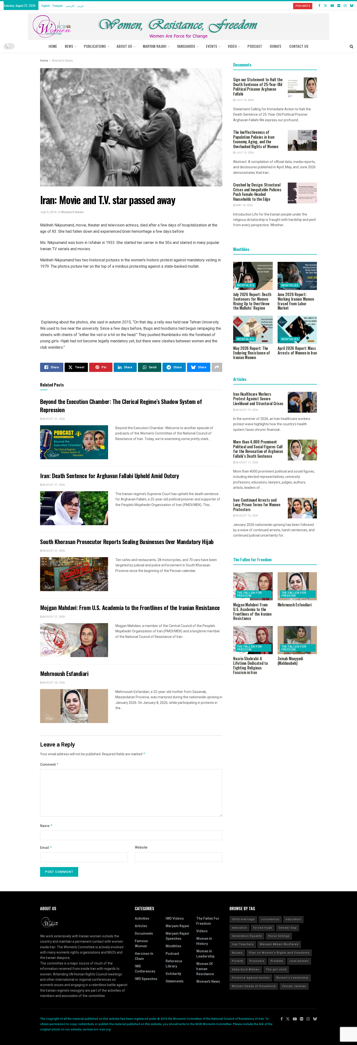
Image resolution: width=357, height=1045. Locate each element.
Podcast (172, 953)
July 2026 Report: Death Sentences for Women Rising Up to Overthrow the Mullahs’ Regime (252, 301)
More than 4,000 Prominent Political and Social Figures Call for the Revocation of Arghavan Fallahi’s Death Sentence (258, 449)
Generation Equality (247, 936)
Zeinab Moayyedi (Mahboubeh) (290, 661)
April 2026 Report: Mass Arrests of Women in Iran (297, 350)
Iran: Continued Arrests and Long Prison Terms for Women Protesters (256, 504)
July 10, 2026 (244, 100)
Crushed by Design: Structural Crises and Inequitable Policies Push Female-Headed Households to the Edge (257, 192)
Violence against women (251, 978)
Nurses (237, 953)
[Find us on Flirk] (338, 5)
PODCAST (254, 46)
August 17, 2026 (246, 462)
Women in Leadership (205, 954)
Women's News (62, 60)
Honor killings (278, 936)
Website (141, 847)
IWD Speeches (146, 978)
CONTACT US (298, 46)
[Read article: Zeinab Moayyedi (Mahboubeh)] (297, 640)
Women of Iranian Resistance (205, 969)
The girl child (276, 969)
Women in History (204, 941)
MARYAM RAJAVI (154, 46)
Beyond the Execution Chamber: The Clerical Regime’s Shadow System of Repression (121, 405)
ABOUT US (124, 46)
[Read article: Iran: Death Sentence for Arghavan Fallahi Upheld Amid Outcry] (74, 508)
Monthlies (245, 285)
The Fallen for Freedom (249, 594)
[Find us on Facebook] (319, 5)
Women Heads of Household (254, 986)
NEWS (69, 46)
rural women (299, 961)
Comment (49, 764)
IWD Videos (175, 918)
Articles (141, 926)
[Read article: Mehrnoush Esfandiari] (74, 706)
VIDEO (232, 46)
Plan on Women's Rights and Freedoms (279, 953)
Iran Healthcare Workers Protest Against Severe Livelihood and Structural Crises (258, 398)
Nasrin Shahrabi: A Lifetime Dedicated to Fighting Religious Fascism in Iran (250, 665)
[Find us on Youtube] (332, 5)
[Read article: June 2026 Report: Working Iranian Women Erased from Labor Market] (297, 276)
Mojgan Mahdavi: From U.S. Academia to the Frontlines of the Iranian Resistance (130, 607)
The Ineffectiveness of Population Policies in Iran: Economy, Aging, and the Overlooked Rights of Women (255, 139)
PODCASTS (303, 6)
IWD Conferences (145, 969)
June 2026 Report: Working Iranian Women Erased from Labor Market (296, 301)
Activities (142, 918)
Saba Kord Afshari (246, 969)
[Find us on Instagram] (345, 5)
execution (239, 928)
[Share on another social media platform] (217, 367)
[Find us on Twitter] (325, 5)
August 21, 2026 (53, 419)
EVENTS (211, 46)
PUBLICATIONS (95, 46)
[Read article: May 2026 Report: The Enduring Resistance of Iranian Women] (253, 330)
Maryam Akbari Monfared (279, 944)
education (293, 919)
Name (46, 825)
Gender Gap (288, 928)
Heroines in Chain (144, 956)
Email (46, 847)
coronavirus (270, 919)
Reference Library (174, 964)
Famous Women (141, 944)
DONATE (275, 46)
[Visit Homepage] (178, 25)
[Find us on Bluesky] (351, 5)
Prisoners (256, 961)
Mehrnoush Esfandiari (64, 673)
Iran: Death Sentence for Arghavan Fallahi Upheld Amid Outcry (109, 475)
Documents (144, 933)
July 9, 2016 (48, 212)
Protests (277, 961)
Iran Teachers (243, 944)
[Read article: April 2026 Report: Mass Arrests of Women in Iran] (297, 330)
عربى (80, 5)
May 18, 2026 (244, 205)
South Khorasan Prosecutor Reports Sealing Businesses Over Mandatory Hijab (127, 541)
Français (58, 5)
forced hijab (262, 928)
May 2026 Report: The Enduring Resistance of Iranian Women (251, 352)
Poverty (237, 961)
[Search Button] (351, 46)
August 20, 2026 (53, 683)
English (46, 5)
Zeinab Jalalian (294, 986)
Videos (202, 931)
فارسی (70, 5)
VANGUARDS (186, 46)
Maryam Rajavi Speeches (177, 936)
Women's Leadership (292, 978)
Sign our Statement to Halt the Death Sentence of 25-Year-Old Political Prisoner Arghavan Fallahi (258, 87)
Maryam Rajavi (177, 926)
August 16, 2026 (246, 516)
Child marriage (243, 919)
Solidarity (173, 973)
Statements (175, 981)
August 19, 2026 (246, 410)
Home (53, 46)
